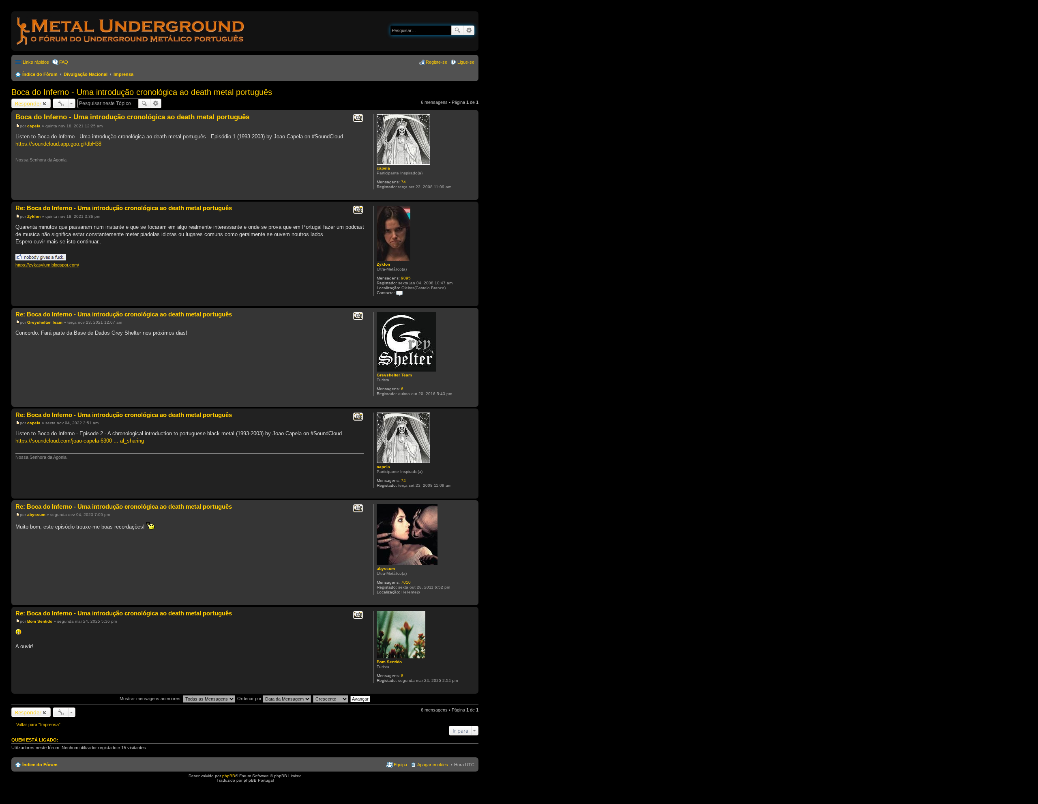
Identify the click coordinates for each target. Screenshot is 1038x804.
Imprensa (123, 74)
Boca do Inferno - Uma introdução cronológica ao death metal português (141, 92)
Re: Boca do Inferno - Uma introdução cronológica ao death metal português (123, 207)
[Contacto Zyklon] (399, 292)
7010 (406, 582)
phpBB (228, 776)
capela (383, 168)
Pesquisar (457, 30)
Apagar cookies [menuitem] (432, 764)
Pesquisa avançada (468, 30)
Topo (472, 195)
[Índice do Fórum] (131, 46)
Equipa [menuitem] (400, 764)
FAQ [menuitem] (63, 62)
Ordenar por (250, 698)
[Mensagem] (17, 126)
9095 (406, 278)
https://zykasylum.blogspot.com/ (47, 264)
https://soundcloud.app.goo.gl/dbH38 (58, 144)
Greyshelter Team (394, 375)
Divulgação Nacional (85, 74)
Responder (28, 103)
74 (403, 182)
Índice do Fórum (40, 74)
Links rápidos (36, 62)
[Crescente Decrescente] (331, 698)
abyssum (386, 568)
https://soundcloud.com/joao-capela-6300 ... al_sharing (79, 441)
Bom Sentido (389, 662)
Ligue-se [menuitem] (465, 62)
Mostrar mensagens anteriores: (151, 698)
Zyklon (383, 264)
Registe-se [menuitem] (436, 62)
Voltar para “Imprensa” (38, 724)
